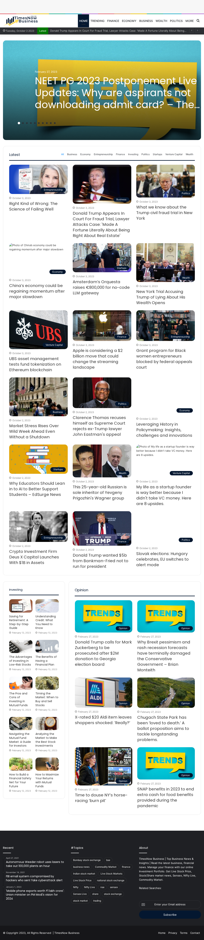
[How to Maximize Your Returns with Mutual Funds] (47, 764)
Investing (133, 154)
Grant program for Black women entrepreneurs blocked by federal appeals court (164, 359)
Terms (183, 932)
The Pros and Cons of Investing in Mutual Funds (18, 699)
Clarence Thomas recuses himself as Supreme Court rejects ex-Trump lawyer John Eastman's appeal (99, 426)
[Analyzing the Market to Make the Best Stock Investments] (47, 723)
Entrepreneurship (103, 154)
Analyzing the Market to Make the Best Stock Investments (46, 740)
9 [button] (51, 123)
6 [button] (39, 123)
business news (81, 866)
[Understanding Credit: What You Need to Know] (47, 605)
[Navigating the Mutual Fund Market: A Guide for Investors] (20, 723)
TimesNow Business (66, 932)
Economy (129, 21)
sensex (114, 887)
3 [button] (27, 123)
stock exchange (113, 893)
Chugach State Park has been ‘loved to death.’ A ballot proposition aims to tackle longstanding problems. (163, 728)
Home (83, 21)
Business (146, 21)
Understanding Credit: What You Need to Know (45, 622)
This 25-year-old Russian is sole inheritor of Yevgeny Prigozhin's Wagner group (100, 492)
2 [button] (23, 123)
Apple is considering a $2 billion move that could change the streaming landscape (98, 359)
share (95, 893)
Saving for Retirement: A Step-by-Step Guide (18, 622)
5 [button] (35, 123)
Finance (113, 21)
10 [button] (55, 123)
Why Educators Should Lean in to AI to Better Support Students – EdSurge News (37, 489)
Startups (157, 154)
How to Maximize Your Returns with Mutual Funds (47, 780)
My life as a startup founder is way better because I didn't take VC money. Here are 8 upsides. (163, 495)
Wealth (161, 21)
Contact (195, 932)
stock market (80, 900)
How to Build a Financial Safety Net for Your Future (20, 780)
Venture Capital (173, 154)
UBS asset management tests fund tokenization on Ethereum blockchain (35, 364)
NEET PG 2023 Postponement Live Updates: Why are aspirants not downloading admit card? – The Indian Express (116, 99)
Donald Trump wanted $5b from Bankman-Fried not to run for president (100, 560)
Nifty (75, 887)
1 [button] (19, 123)
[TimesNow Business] (20, 21)
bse (108, 860)
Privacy (172, 932)
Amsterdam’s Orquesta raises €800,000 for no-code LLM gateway (101, 287)
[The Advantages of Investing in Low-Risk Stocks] (20, 646)
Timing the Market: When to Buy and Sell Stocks (46, 699)
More (189, 21)
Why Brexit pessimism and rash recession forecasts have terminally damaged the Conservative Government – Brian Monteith (163, 656)
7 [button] (43, 123)
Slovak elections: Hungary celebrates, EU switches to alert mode (162, 559)
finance (126, 866)
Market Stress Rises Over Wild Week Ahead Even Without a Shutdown (34, 431)
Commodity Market (105, 866)
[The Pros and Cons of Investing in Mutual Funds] (20, 683)
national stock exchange (110, 880)
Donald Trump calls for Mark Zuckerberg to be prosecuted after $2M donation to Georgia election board (103, 653)
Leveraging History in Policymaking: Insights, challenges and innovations (164, 429)
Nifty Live (89, 887)
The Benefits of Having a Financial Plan (46, 661)
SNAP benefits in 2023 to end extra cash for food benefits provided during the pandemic (165, 797)
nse (102, 887)
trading (97, 900)
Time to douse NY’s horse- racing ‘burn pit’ (101, 797)
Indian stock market (84, 873)
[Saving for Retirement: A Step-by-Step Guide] (20, 605)
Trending (97, 21)
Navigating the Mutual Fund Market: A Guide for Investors (20, 740)
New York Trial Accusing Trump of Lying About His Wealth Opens (160, 297)
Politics (176, 21)
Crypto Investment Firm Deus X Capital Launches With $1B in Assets (34, 557)
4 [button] (31, 123)
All (62, 154)
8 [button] (47, 123)
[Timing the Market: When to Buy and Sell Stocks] (47, 683)
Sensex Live (80, 893)
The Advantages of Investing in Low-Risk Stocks (20, 661)
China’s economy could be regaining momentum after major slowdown (37, 291)
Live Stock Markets (111, 873)
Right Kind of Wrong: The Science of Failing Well (33, 206)
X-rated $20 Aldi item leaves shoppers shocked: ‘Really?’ (103, 720)
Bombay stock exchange (87, 860)
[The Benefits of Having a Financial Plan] (47, 646)
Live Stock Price (82, 880)
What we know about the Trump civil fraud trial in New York (164, 212)
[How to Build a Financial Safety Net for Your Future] (20, 764)
